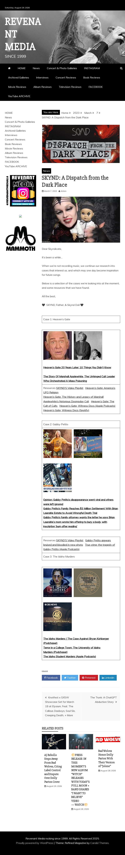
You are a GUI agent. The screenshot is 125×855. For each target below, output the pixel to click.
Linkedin (109, 677)
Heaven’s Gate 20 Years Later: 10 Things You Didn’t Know (77, 367)
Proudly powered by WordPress (35, 843)
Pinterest (90, 677)
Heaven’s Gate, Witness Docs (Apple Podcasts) (87, 405)
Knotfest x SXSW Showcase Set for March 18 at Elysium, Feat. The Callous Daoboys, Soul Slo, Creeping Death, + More (60, 706)
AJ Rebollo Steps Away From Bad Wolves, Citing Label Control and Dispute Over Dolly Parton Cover (53, 768)
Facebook (52, 677)
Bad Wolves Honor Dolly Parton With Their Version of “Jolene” (106, 758)
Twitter (71, 677)
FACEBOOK (96, 86)
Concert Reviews (66, 77)
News (36, 68)
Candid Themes (99, 843)
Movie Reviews (17, 86)
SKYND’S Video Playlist (69, 388)
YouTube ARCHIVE (19, 96)
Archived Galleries (18, 77)
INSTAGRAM (92, 68)
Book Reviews (91, 77)
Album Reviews (42, 86)
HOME (22, 68)
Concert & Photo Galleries (62, 68)
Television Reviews (70, 86)
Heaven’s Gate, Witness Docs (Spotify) (66, 410)
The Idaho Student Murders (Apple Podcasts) (69, 656)
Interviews (42, 77)
